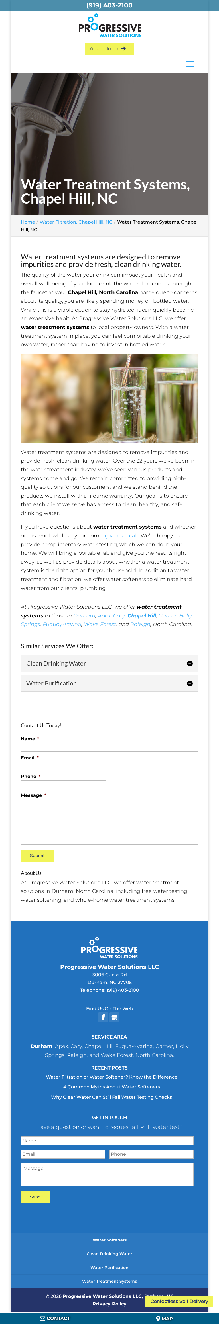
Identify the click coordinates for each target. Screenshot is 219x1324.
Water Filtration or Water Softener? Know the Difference (111, 1077)
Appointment (105, 48)
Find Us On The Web (109, 1008)
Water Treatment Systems (109, 1281)
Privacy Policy (110, 1304)
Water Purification (109, 1267)
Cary (119, 616)
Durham (84, 616)
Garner (168, 616)
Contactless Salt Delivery (179, 1301)
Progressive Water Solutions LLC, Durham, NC (118, 1296)
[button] (190, 64)
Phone (30, 776)
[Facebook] (103, 1017)
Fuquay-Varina (62, 624)
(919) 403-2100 (123, 990)
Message (33, 795)
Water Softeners (110, 1240)
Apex (104, 616)
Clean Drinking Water (109, 1253)
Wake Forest (100, 624)
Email (30, 757)
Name (30, 739)
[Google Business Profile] (114, 1017)
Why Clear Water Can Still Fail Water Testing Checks (111, 1097)
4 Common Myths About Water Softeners (111, 1087)
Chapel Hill (98, 1046)
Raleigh (140, 624)
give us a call (121, 536)
